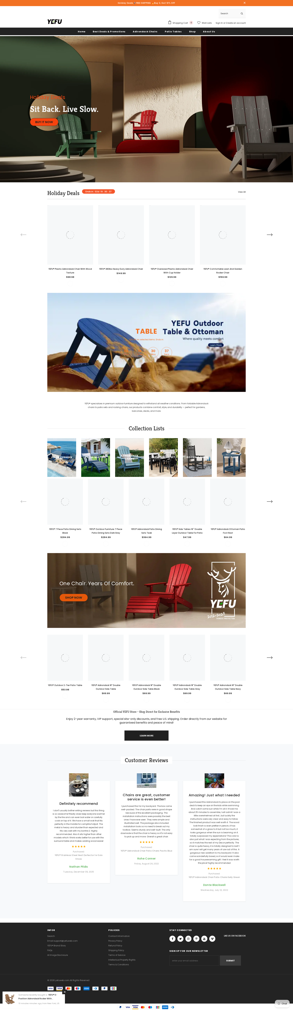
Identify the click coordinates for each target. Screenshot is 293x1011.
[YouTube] (204, 939)
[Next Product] (270, 234)
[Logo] (54, 21)
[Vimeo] (212, 939)
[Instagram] (188, 939)
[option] (70, 245)
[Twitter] (180, 939)
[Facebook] (172, 939)
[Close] (64, 992)
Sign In (219, 22)
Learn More (146, 735)
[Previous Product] (23, 234)
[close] (244, 3)
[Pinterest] (196, 939)
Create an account (236, 22)
